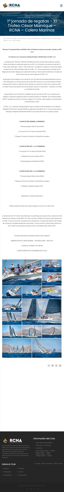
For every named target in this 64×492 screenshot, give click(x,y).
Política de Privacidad (46, 463)
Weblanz (43, 485)
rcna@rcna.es (39, 448)
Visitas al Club (22, 475)
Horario (21, 472)
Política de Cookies (58, 463)
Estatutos (21, 468)
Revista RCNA (8, 475)
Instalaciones (7, 472)
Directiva (6, 468)
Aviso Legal (37, 463)
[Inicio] (11, 5)
